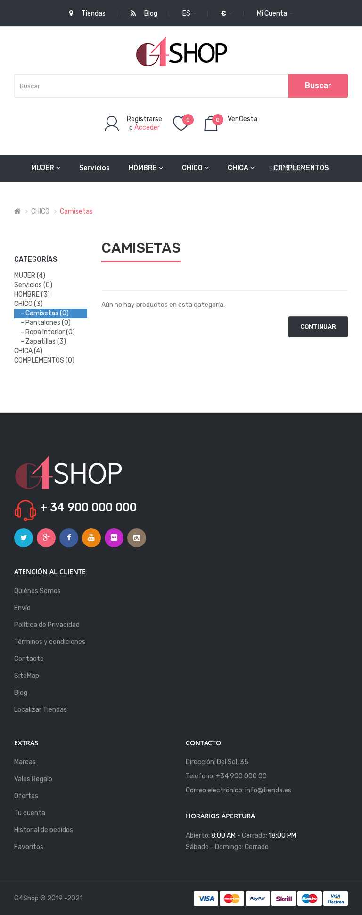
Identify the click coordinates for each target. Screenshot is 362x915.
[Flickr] (114, 537)
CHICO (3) (28, 304)
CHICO (192, 168)
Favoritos (28, 847)
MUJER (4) (29, 276)
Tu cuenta (29, 813)
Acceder (147, 128)
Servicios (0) (33, 285)
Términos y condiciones (49, 642)
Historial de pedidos (43, 830)
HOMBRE (143, 168)
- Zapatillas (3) (43, 342)
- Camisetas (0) (45, 313)
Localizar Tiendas (40, 710)
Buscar (318, 85)
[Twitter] (23, 537)
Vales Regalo (33, 779)
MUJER (42, 168)
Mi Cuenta (272, 13)
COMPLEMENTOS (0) (44, 360)
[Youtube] (91, 537)
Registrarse (144, 119)
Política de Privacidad (47, 625)
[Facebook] (68, 537)
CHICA (238, 168)
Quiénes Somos (37, 591)
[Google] (46, 537)
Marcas (25, 762)
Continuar (318, 326)
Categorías (35, 260)
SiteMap (26, 676)
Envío (22, 608)
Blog (20, 693)
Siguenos (285, 169)
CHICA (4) (28, 351)
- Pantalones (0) (46, 323)
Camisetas (76, 211)
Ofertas (26, 796)
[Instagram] (136, 537)
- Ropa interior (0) (48, 332)
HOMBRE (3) (32, 294)
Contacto (29, 659)
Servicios (94, 168)
